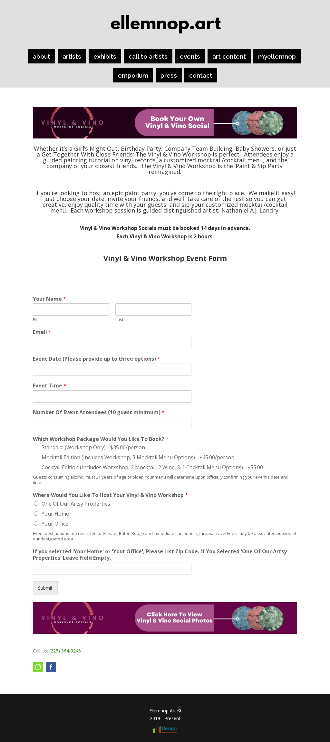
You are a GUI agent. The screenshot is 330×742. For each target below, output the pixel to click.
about (41, 56)
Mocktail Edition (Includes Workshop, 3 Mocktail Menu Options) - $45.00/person (138, 457)
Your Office (55, 523)
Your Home (55, 513)
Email (42, 332)
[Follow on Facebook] (51, 667)
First (37, 319)
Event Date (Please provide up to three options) (96, 359)
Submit (45, 588)
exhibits (104, 56)
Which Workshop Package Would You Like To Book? (101, 439)
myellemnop (277, 56)
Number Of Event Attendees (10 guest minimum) (99, 412)
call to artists (148, 56)
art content (229, 56)
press (168, 75)
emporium (133, 75)
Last (119, 319)
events (190, 56)
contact (200, 75)
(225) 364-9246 (65, 651)
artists (72, 56)
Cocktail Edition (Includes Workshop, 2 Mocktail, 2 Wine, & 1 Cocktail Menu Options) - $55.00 (152, 467)
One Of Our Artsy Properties (76, 503)
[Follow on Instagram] (38, 667)
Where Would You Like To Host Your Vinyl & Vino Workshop (110, 495)
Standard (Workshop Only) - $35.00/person (93, 447)
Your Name (49, 299)
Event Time (49, 385)
